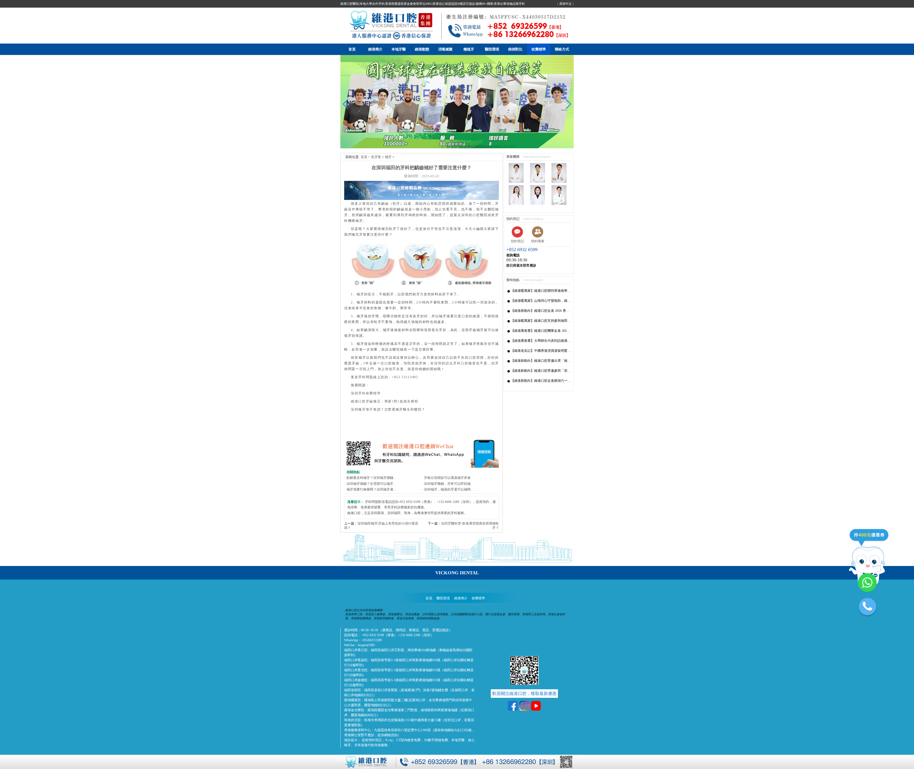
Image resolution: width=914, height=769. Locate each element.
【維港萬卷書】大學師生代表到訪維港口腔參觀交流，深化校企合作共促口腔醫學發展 (541, 340)
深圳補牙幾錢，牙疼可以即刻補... (448, 484)
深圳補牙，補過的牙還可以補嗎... (448, 489)
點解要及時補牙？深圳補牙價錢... (371, 478)
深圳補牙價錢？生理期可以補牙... (371, 484)
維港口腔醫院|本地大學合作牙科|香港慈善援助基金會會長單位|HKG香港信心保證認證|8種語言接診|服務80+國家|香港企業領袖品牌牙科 (432, 3)
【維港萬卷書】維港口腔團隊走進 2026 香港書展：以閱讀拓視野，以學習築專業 (541, 330)
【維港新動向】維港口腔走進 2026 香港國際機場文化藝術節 (541, 311)
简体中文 (565, 3)
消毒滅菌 (445, 49)
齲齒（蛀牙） (392, 203)
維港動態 (422, 49)
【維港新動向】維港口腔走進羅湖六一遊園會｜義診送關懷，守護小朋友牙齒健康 (541, 380)
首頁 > (366, 157)
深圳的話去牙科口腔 (451, 363)
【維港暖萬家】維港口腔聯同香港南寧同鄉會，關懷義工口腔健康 (541, 291)
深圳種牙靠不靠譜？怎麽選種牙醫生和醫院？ (388, 409)
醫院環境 (492, 49)
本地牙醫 (399, 49)
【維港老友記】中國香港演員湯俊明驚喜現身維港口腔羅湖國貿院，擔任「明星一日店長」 (541, 350)
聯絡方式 (562, 49)
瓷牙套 (376, 157)
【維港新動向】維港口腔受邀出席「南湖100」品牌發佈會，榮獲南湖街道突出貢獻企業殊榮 (541, 360)
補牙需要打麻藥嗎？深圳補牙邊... (371, 489)
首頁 (352, 49)
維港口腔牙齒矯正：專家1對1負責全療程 (384, 401)
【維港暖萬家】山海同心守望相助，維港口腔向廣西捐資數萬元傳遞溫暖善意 (541, 301)
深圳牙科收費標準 (366, 393)
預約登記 (517, 241)
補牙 (388, 157)
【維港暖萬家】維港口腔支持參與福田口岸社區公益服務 (541, 320)
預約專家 (537, 241)
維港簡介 (375, 49)
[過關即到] (457, 147)
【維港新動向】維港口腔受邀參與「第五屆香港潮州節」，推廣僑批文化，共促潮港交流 (541, 370)
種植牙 (468, 49)
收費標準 (539, 49)
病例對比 (515, 49)
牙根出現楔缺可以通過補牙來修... (448, 478)
